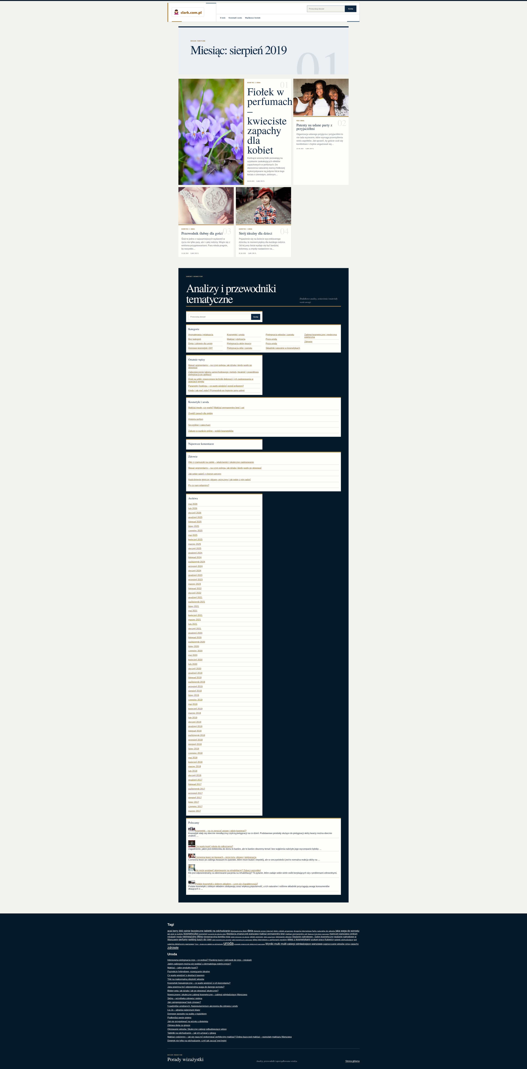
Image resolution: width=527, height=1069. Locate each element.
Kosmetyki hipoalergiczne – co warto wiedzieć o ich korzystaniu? (198, 983)
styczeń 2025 (194, 548)
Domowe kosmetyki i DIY (200, 348)
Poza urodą (300, 120)
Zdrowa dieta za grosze (178, 1025)
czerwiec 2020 (195, 651)
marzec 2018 (194, 766)
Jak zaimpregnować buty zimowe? (184, 1002)
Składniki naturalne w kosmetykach (283, 348)
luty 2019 (192, 717)
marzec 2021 (194, 620)
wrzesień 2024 (195, 566)
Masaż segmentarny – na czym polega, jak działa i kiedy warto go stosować (225, 468)
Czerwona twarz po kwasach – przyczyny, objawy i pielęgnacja (225, 857)
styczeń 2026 (194, 513)
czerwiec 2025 (195, 530)
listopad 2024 (194, 557)
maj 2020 (192, 655)
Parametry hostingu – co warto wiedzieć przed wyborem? (216, 386)
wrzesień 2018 (195, 740)
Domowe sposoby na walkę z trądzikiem (187, 1014)
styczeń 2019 (194, 722)
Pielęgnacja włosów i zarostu (280, 334)
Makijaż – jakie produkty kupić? (182, 968)
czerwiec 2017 (195, 806)
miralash (171, 937)
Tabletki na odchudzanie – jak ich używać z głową (191, 1033)
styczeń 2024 (194, 571)
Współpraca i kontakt (252, 18)
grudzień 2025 (195, 517)
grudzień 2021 (195, 597)
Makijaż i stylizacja (236, 339)
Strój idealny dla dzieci (255, 233)
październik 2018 (196, 735)
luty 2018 (192, 771)
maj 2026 (192, 504)
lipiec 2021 (193, 606)
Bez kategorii (194, 339)
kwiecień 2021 (195, 615)
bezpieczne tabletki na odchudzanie (210, 930)
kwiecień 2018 (195, 762)
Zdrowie (308, 341)
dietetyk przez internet (263, 931)
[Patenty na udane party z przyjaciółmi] (321, 97)
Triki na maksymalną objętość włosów (185, 979)
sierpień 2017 (195, 797)
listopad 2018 (194, 731)
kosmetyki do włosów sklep (217, 934)
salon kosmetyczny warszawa (242, 940)
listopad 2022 (194, 588)
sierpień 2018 (195, 744)
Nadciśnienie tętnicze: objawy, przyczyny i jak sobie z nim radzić (219, 479)
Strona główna (352, 1061)
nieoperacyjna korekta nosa (216, 937)
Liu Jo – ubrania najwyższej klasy (183, 1010)
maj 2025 (192, 535)
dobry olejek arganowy (283, 931)
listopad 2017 (194, 784)
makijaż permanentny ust (296, 934)
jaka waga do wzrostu (347, 930)
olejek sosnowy (256, 937)
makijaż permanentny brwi (272, 934)
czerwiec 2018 (195, 753)
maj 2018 (192, 758)
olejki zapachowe (269, 937)
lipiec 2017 (193, 802)
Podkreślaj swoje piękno (179, 1017)
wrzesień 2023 (195, 579)
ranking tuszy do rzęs (199, 939)
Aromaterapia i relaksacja (200, 334)
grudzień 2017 (195, 780)
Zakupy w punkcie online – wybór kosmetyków (210, 431)
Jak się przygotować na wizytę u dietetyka (187, 1021)
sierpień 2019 (195, 691)
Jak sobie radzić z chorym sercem (204, 474)
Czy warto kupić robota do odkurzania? (214, 846)
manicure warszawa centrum (343, 934)
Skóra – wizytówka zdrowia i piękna (184, 998)
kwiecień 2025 (195, 539)
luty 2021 (192, 624)
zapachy (354, 944)
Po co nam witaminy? (198, 485)
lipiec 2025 (193, 526)
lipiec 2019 (193, 695)
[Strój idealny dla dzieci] (263, 205)
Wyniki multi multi (276, 943)
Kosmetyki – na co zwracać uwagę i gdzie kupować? (220, 831)
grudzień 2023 (195, 575)
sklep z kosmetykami (298, 939)
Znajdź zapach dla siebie (200, 413)
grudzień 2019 (195, 673)
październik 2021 (196, 602)
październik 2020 (196, 642)
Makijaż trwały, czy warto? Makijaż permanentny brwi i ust (216, 407)
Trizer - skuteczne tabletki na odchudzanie (208, 944)
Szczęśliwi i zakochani (199, 425)
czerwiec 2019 (195, 700)
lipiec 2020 (193, 646)
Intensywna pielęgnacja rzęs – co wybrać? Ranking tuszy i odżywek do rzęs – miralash (209, 960)
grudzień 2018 (195, 726)
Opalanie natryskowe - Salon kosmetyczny (312, 937)
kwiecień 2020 (195, 660)
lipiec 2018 (193, 749)
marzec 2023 (194, 584)
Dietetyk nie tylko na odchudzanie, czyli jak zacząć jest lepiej (196, 1041)
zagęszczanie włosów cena (336, 944)
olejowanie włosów (284, 937)
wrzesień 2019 (195, 686)
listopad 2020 (194, 637)
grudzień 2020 (195, 633)
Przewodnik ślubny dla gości (202, 233)
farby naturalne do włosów (323, 931)
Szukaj (350, 9)
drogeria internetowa (303, 931)
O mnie (222, 18)
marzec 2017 (194, 811)
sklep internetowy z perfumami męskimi (270, 940)
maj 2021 (192, 611)
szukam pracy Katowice (322, 939)
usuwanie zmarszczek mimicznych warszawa (249, 944)
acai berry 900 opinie (178, 930)
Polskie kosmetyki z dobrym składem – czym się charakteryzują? (226, 884)
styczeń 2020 (194, 668)
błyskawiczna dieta (239, 931)
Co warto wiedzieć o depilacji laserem (185, 975)
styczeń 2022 (194, 593)
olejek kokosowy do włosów (240, 937)
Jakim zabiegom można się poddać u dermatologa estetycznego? (199, 964)
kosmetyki (202, 934)
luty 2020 (192, 664)
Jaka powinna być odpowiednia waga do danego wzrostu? (195, 987)
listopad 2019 (194, 677)
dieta (250, 930)
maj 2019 (192, 704)
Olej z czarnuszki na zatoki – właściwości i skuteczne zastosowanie (221, 462)
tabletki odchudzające (343, 940)
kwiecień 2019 (195, 709)
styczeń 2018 (194, 775)
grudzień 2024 (195, 553)
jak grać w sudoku (175, 934)
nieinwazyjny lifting (192, 936)
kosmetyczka (191, 933)
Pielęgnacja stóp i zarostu (239, 348)
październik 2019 (196, 682)
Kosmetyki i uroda (235, 18)
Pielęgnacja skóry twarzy (239, 343)
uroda (228, 943)
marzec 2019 (194, 713)
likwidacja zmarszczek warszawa (242, 934)
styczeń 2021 (194, 628)
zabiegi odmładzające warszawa (305, 944)
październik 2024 (196, 562)
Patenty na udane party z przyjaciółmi (314, 126)
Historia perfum (195, 419)
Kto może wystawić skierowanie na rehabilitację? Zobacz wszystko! (228, 870)
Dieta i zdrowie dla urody (200, 343)
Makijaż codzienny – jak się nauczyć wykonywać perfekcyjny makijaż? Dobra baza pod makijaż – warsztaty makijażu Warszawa (229, 1037)
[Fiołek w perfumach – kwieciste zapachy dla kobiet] (210, 132)
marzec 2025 (194, 544)
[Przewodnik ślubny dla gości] (206, 205)
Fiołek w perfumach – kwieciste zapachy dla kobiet (269, 120)
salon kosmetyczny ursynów (221, 940)
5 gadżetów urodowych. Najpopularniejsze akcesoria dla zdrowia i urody (202, 1006)
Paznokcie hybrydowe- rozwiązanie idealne (188, 971)
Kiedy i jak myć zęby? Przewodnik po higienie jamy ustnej (216, 390)
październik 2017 (196, 789)
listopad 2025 (194, 522)
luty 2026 (192, 508)
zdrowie (173, 947)
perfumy (183, 939)
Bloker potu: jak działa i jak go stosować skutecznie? (192, 991)
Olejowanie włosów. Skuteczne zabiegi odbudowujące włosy (197, 1029)
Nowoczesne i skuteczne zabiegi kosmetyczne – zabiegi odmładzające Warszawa (207, 994)
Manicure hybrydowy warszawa (318, 934)
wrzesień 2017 (195, 793)
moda (179, 937)
